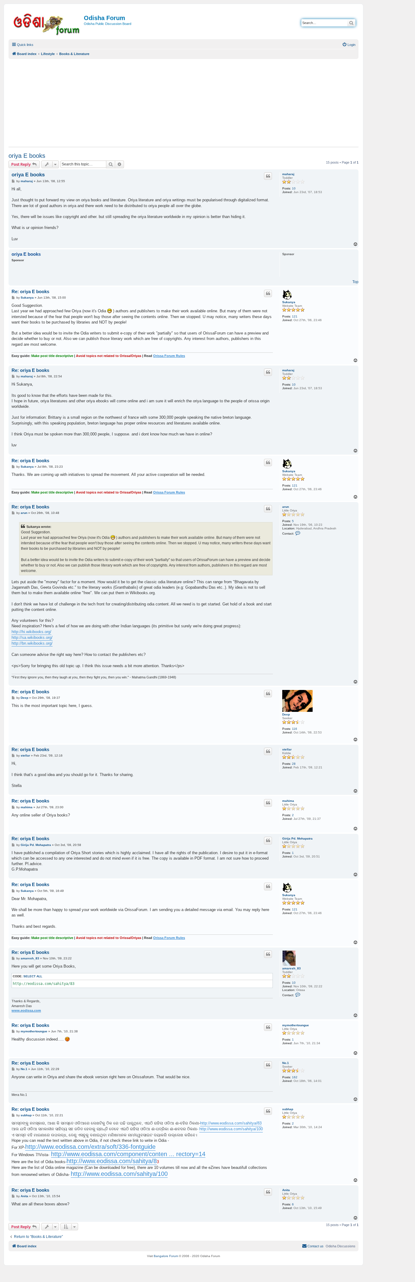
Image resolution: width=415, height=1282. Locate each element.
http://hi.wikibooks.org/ (31, 631)
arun (285, 506)
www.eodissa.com (26, 1010)
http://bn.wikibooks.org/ (32, 643)
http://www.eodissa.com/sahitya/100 (231, 1129)
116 (294, 728)
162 (294, 1077)
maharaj (288, 174)
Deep (286, 714)
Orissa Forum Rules (169, 356)
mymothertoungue (295, 1025)
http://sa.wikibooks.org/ (32, 637)
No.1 (285, 1063)
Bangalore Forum (166, 1256)
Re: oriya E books (30, 291)
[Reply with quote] (268, 176)
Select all (32, 976)
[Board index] (47, 23)
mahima (288, 800)
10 (294, 188)
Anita (286, 1190)
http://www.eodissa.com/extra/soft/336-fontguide (90, 1146)
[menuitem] (348, 44)
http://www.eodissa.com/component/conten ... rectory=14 (128, 1154)
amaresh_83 (291, 968)
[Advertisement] (183, 102)
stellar (287, 749)
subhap (287, 1109)
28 (294, 763)
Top (355, 282)
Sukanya (288, 302)
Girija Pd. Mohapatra (297, 838)
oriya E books (27, 155)
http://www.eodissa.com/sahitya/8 (112, 1161)
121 (294, 316)
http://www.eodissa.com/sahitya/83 (231, 1123)
